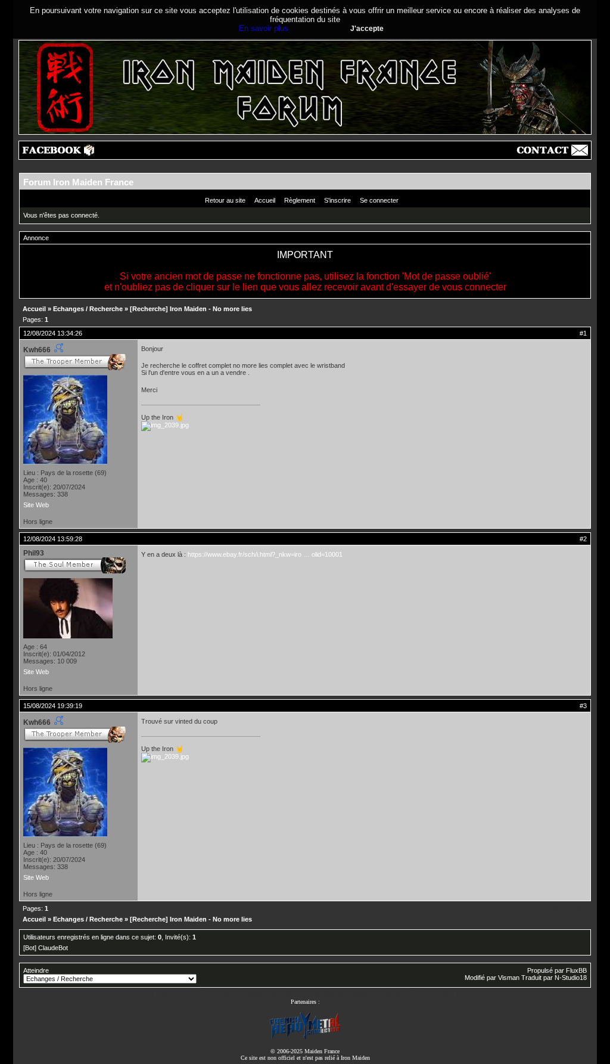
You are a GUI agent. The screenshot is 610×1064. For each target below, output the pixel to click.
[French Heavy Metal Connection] (305, 1038)
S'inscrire (337, 200)
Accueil (264, 200)
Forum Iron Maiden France (78, 182)
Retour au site (225, 200)
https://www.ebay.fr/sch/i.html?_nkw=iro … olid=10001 (265, 554)
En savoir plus (263, 28)
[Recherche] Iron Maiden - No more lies (191, 308)
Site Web (36, 504)
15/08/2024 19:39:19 (52, 705)
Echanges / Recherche (88, 308)
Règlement (299, 200)
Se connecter (379, 200)
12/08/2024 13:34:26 (52, 333)
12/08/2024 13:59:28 (52, 538)
